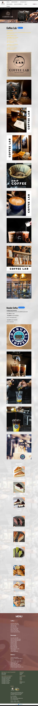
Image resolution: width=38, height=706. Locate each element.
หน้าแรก (1, 8)
